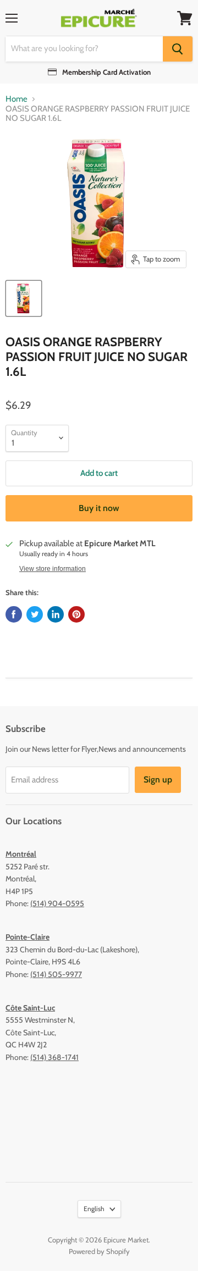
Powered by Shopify (99, 1251)
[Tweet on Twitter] (34, 614)
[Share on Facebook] (14, 614)
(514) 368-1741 (54, 1057)
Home (17, 99)
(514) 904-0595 (57, 903)
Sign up (158, 779)
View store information (52, 569)
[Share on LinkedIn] (55, 614)
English (94, 1209)
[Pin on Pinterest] (76, 614)
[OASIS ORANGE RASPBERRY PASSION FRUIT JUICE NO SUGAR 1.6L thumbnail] (23, 298)
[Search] (178, 49)
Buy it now (99, 508)
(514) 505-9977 (56, 974)
